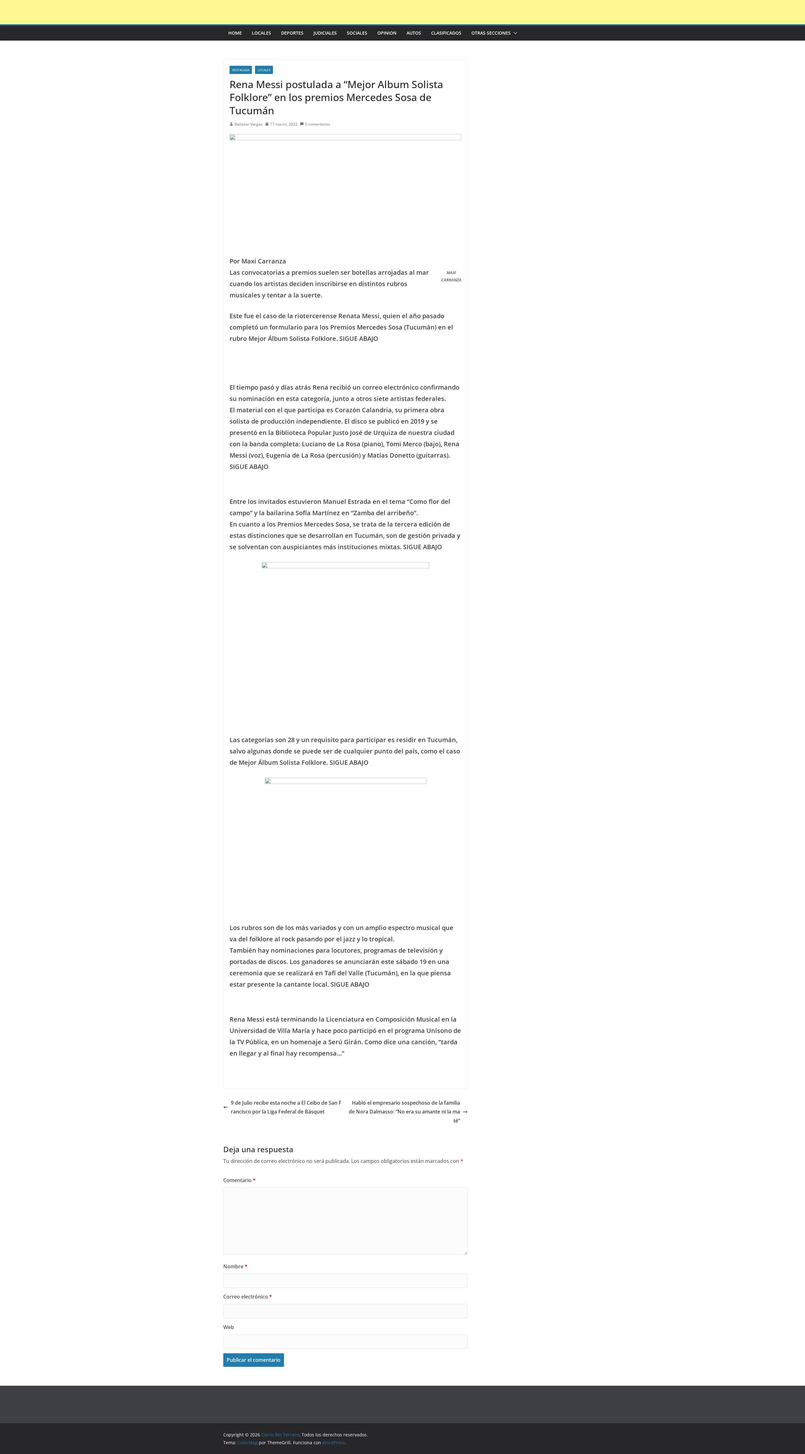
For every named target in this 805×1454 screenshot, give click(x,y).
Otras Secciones (491, 33)
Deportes (292, 33)
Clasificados (446, 33)
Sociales (357, 33)
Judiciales (325, 33)
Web (228, 1327)
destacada (240, 70)
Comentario (239, 1180)
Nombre (235, 1266)
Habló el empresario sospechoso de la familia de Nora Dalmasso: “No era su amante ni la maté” (404, 1111)
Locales (261, 33)
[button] (514, 33)
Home (235, 33)
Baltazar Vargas (249, 124)
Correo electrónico (247, 1296)
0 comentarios (317, 124)
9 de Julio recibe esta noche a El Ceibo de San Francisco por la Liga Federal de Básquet (286, 1107)
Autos (414, 33)
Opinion (387, 33)
